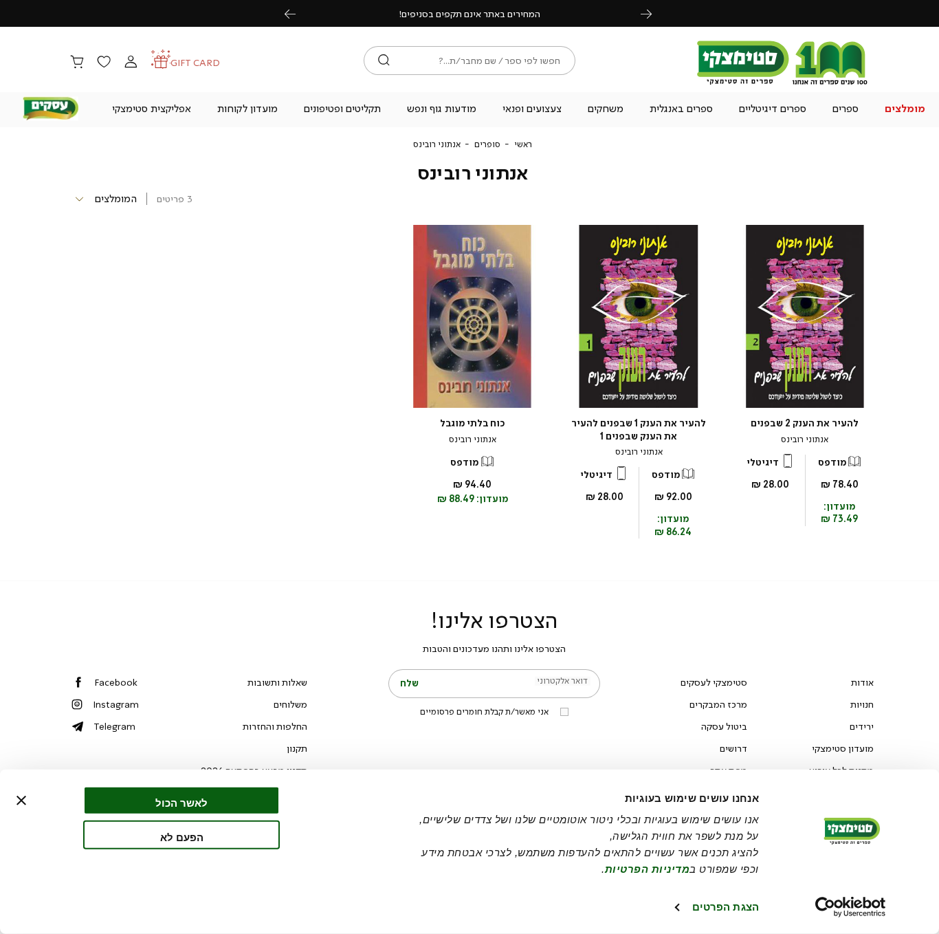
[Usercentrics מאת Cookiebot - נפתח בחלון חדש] (851, 907)
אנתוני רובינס (804, 439)
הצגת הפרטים (725, 907)
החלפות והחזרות (275, 726)
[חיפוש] (384, 60)
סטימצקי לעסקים (714, 682)
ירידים (862, 726)
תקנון (297, 748)
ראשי (523, 144)
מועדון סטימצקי (843, 748)
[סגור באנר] (21, 800)
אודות (862, 682)
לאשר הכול (181, 803)
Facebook (115, 682)
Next (653, 13)
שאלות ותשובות (277, 682)
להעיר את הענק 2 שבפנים (805, 423)
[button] (904, 110)
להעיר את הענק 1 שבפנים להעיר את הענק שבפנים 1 (638, 429)
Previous (297, 13)
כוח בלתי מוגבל (472, 423)
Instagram (116, 704)
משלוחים (290, 704)
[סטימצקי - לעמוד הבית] (782, 84)
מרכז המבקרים (718, 704)
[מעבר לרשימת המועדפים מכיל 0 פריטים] (104, 62)
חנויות (862, 704)
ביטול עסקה (724, 726)
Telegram (114, 726)
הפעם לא (181, 837)
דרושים (733, 748)
